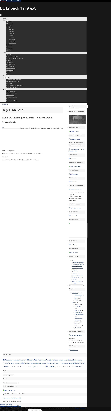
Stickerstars (77, 327)
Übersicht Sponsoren (74, 107)
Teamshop (57, 366)
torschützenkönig (62, 366)
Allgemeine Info (25, 159)
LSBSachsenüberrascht (63, 363)
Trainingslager (71, 366)
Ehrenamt (64, 360)
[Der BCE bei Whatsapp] (75, 166)
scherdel (13, 366)
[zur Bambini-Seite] (73, 131)
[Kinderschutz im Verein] (9, 390)
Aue (16, 360)
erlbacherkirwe (77, 360)
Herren (76, 298)
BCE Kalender (39, 360)
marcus (4, 159)
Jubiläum (27, 363)
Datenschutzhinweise (36, 410)
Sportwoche (43, 366)
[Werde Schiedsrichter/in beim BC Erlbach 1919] (77, 151)
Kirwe (76, 323)
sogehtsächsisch (29, 366)
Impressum (2, 404)
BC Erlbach (50, 360)
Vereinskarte (36, 159)
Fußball (22, 363)
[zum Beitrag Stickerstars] (73, 350)
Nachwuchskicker (79, 363)
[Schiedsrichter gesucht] (74, 208)
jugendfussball (32, 363)
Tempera (77, 408)
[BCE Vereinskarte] (75, 189)
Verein (31, 159)
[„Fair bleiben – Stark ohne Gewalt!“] (12, 398)
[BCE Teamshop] (73, 182)
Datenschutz (9, 404)
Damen (76, 296)
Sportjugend (38, 366)
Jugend (76, 300)
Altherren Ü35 (78, 295)
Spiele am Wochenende (77, 275)
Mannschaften (75, 293)
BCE (27, 360)
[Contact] (8, 1)
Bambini (22, 360)
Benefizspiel (59, 360)
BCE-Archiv (78, 312)
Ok (29, 410)
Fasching (12, 363)
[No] (41, 410)
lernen (57, 363)
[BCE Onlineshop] (73, 174)
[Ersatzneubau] (72, 158)
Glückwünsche (78, 318)
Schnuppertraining (23, 366)
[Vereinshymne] (73, 244)
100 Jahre (77, 304)
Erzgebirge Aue (6, 363)
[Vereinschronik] (73, 215)
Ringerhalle (6, 366)
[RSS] (19, 1)
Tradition (67, 366)
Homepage (77, 320)
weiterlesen (5, 156)
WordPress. (82, 408)
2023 (3, 104)
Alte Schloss (12, 360)
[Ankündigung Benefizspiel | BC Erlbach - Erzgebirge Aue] (75, 335)
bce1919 (31, 360)
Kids (36, 363)
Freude (18, 363)
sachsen (10, 366)
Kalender (77, 322)
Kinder (40, 363)
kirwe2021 (52, 363)
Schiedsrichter (78, 325)
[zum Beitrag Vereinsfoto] (73, 252)
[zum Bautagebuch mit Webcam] (77, 123)
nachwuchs (69, 363)
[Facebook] (3, 1)
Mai (6, 104)
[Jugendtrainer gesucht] (74, 139)
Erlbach (69, 360)
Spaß (34, 366)
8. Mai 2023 (9, 159)
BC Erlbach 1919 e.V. (18, 8)
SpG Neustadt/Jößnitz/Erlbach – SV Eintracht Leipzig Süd (78, 262)
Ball (18, 360)
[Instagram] (14, 1)
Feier (15, 363)
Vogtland (82, 366)
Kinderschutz (44, 363)
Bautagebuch (78, 310)
